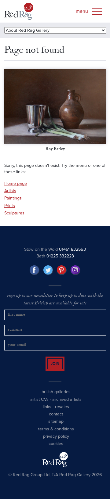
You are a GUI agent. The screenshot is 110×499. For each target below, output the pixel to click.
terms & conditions (56, 434)
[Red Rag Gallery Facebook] (34, 270)
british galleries (56, 397)
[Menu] (97, 11)
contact (56, 419)
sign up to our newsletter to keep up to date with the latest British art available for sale (55, 300)
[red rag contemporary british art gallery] (18, 11)
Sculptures (14, 213)
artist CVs (39, 404)
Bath (55, 256)
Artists (10, 190)
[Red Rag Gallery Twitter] (48, 270)
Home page (15, 183)
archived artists (67, 404)
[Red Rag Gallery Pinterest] (62, 270)
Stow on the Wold (55, 249)
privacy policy (56, 441)
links (47, 412)
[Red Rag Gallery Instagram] (75, 270)
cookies (56, 449)
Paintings (13, 198)
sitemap (56, 426)
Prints (9, 205)
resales (62, 412)
